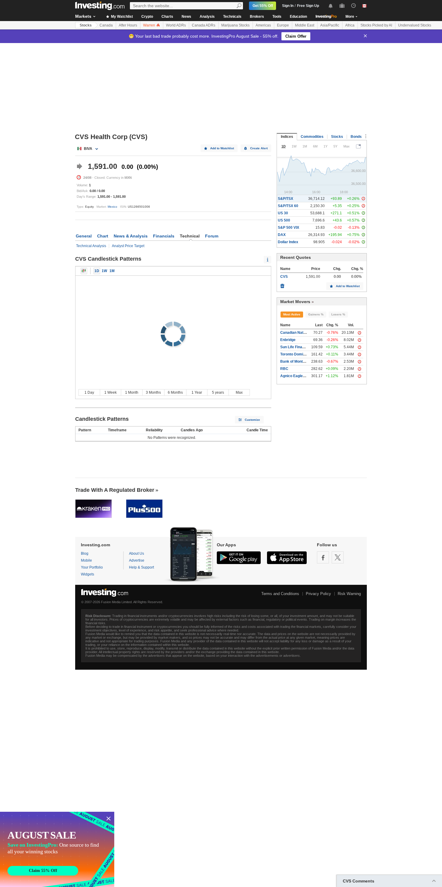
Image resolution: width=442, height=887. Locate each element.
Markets (83, 16)
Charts (167, 16)
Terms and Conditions (280, 593)
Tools (276, 16)
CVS (284, 276)
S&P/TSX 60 (288, 206)
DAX (282, 235)
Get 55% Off (263, 6)
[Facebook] (323, 557)
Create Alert (259, 148)
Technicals (232, 16)
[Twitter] (338, 557)
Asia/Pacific (329, 25)
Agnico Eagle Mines (297, 376)
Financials (163, 236)
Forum (211, 236)
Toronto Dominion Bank (300, 354)
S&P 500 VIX (288, 227)
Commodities (312, 137)
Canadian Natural (295, 332)
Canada (106, 25)
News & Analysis (131, 236)
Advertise (136, 560)
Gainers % (316, 314)
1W (104, 271)
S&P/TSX (285, 199)
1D (96, 271)
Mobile (86, 560)
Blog (84, 553)
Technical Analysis (91, 246)
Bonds (356, 137)
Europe (283, 25)
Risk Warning (349, 593)
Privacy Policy (318, 593)
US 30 (283, 213)
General (84, 236)
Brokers (257, 16)
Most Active (291, 314)
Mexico (112, 206)
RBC (284, 369)
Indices (287, 137)
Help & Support (141, 567)
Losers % (338, 314)
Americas (263, 25)
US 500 (284, 220)
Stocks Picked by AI (376, 25)
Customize (252, 419)
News (186, 16)
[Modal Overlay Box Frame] (57, 849)
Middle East (304, 25)
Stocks (86, 25)
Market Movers (295, 301)
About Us (136, 553)
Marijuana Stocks (235, 25)
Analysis (207, 16)
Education (298, 16)
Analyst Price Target (128, 246)
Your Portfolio (92, 567)
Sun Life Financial (295, 347)
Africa (350, 25)
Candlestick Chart (84, 271)
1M (112, 271)
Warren (149, 25)
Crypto (147, 16)
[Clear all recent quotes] (282, 284)
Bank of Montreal (294, 361)
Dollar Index (288, 242)
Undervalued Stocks (414, 25)
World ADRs (176, 25)
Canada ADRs (203, 25)
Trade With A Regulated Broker (114, 490)
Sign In (287, 6)
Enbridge (288, 340)
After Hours (128, 25)
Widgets (87, 574)
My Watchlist (121, 16)
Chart (102, 236)
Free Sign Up (308, 6)
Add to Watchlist (222, 148)
